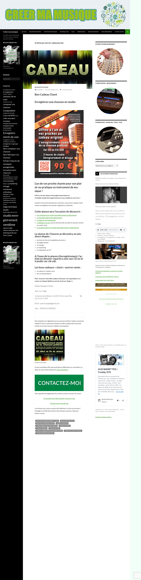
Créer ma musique (10, 32)
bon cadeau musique (67, 420)
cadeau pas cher (55, 428)
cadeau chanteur (62, 423)
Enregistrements (7, 130)
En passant (40, 90)
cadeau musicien (65, 425)
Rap (15, 198)
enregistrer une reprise (9, 141)
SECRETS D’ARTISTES (93, 31)
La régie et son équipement (46, 220)
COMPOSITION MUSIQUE (50, 31)
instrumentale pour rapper (10, 179)
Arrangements (8, 92)
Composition (9, 110)
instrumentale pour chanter (10, 177)
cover (16, 115)
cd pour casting (7, 94)
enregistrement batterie (10, 123)
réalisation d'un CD (9, 200)
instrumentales (8, 181)
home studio (6, 175)
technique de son (10, 233)
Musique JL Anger (8, 194)
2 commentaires (66, 90)
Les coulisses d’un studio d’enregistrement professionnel (56, 215)
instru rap (6, 184)
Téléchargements (106, 31)
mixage (6, 186)
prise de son (6, 196)
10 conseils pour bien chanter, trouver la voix (59, 398)
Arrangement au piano (9, 90)
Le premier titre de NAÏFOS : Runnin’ (107, 276)
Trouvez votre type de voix (59, 403)
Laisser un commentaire (107, 411)
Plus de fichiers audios (104, 417)
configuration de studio (8, 113)
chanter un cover (7, 102)
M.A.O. (73, 31)
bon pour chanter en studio (45, 423)
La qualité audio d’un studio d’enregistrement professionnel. (58, 228)
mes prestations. (62, 370)
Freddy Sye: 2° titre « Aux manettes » (107, 409)
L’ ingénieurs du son (43, 223)
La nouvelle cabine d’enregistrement (49, 218)
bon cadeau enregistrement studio (47, 420)
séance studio (7, 228)
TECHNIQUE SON (64, 31)
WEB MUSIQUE (81, 31)
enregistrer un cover (8, 140)
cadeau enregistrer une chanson (46, 425)
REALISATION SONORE (35, 31)
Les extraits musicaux (109, 174)
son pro (5, 204)
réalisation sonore (7, 202)
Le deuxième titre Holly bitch (104, 280)
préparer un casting (8, 198)
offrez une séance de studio (45, 433)
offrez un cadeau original (73, 430)
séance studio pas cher (10, 230)
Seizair (14, 202)
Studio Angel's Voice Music (10, 212)
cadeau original (41, 428)
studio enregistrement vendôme (11, 220)
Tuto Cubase (7, 235)
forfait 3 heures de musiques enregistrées (49, 430)
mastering (13, 183)
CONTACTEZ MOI (119, 31)
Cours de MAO (9, 115)
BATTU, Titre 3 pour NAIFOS (104, 345)
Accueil (24, 31)
